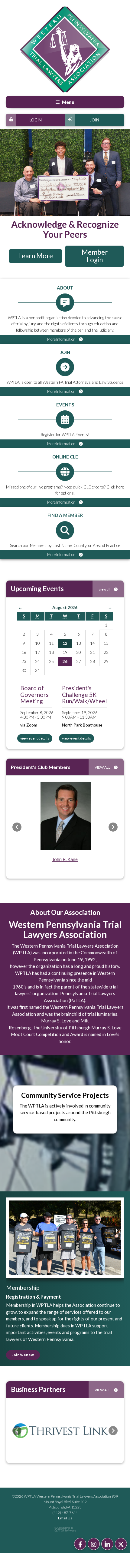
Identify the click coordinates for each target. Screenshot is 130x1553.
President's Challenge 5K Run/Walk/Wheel (84, 694)
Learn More (35, 256)
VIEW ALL (103, 767)
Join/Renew (23, 1355)
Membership (22, 1287)
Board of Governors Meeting (34, 694)
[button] (16, 827)
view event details (34, 738)
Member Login (95, 256)
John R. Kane (65, 859)
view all (105, 589)
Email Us (65, 1518)
